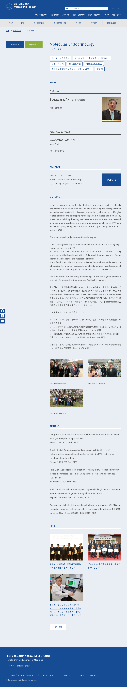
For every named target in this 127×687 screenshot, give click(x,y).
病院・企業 (79, 15)
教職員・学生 (94, 15)
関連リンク (94, 675)
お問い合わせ (116, 15)
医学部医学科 (39, 23)
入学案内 (94, 23)
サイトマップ (80, 675)
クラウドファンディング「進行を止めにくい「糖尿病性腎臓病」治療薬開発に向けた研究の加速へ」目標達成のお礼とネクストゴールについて (65, 610)
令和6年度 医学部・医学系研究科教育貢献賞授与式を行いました (65, 566)
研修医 (66, 15)
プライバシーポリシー (48, 675)
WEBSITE (111, 179)
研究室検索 (111, 23)
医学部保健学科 (60, 23)
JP (112, 8)
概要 (22, 23)
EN (118, 8)
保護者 (54, 15)
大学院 (78, 23)
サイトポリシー (66, 675)
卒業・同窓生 (41, 15)
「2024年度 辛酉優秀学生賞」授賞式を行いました (104, 566)
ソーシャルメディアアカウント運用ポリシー (21, 675)
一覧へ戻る (58, 627)
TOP (11, 23)
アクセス (106, 15)
